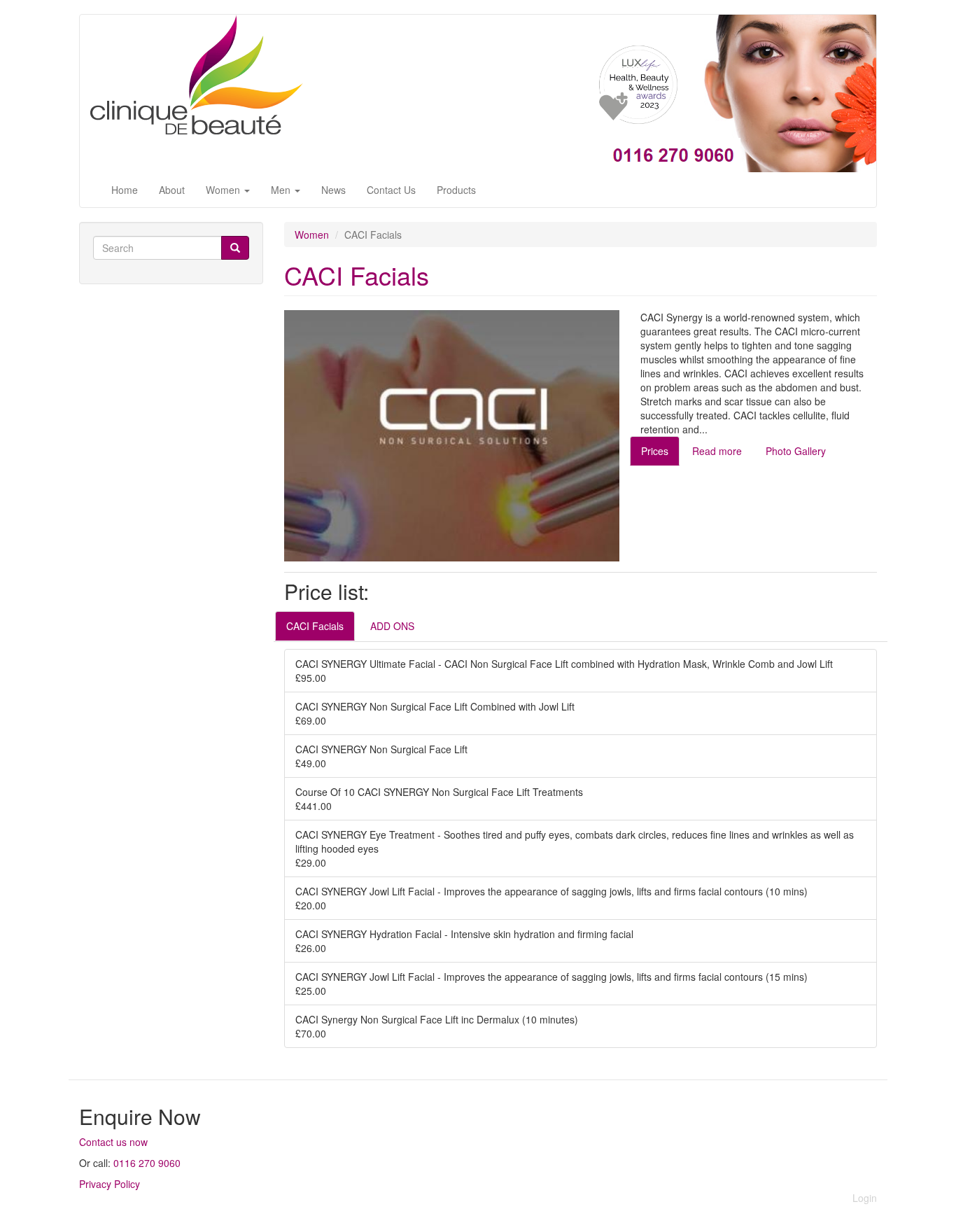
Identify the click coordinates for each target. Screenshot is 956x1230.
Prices (654, 451)
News (333, 190)
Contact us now (113, 1142)
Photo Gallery (796, 451)
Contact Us (391, 190)
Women (224, 190)
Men (282, 190)
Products (456, 190)
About (172, 190)
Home (124, 190)
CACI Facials (315, 626)
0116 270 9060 (147, 1163)
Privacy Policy (109, 1184)
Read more (717, 451)
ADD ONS (392, 626)
